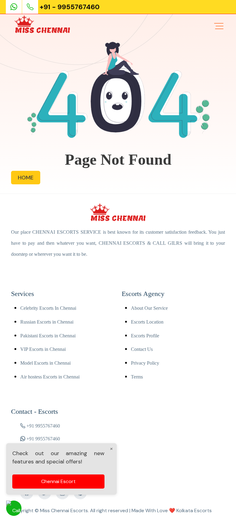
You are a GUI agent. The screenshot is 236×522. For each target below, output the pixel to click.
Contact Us (142, 349)
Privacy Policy (145, 363)
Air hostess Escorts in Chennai (50, 376)
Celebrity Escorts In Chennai (48, 308)
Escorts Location (147, 321)
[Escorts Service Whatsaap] (16, 6)
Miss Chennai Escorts (64, 510)
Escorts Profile (145, 335)
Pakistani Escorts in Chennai (48, 335)
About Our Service (149, 308)
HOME (25, 177)
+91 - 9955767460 (70, 6)
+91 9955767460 (43, 425)
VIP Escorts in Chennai (43, 349)
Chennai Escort (58, 481)
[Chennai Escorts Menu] (219, 26)
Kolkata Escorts (194, 510)
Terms (137, 376)
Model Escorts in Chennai (45, 363)
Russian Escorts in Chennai (46, 321)
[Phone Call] (30, 6)
